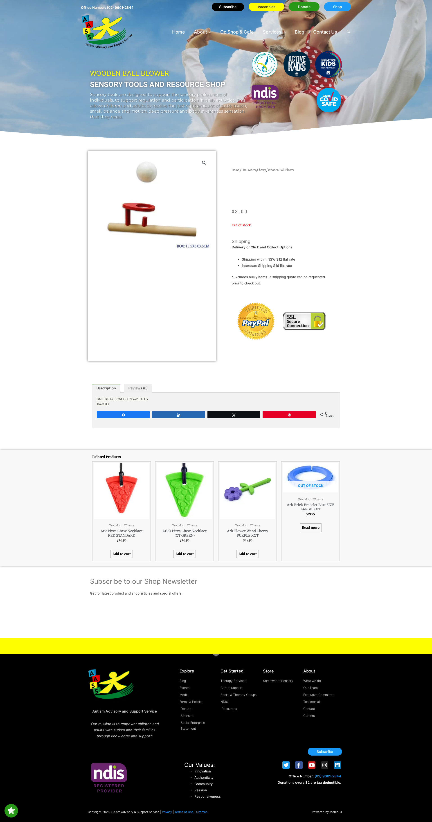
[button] (304, 6)
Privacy (167, 812)
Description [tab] (106, 388)
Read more (311, 527)
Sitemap (201, 812)
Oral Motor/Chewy (254, 170)
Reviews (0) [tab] (138, 388)
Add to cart (121, 554)
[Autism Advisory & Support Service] (107, 32)
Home (235, 170)
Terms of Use (184, 812)
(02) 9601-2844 (120, 7)
